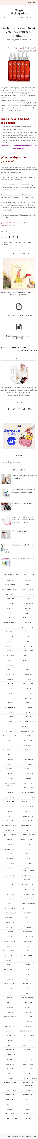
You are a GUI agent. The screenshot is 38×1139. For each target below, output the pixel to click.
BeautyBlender (28, 627)
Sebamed (27, 1026)
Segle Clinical (10, 1036)
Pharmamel (28, 984)
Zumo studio (32, 1136)
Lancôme (28, 880)
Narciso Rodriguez (10, 951)
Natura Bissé (10, 955)
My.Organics (28, 941)
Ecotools (28, 740)
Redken (10, 998)
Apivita (28, 594)
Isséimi (10, 821)
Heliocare (10, 802)
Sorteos (4, 244)
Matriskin (10, 922)
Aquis (28, 599)
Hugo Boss (10, 811)
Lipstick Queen (28, 889)
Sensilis (28, 1040)
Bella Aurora (10, 632)
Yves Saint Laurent (28, 1114)
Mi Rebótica (28, 932)
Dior (10, 722)
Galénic (10, 778)
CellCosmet (28, 684)
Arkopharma (28, 604)
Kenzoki (28, 844)
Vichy (28, 1104)
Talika (10, 1073)
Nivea (28, 965)
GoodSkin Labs (28, 792)
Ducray (28, 736)
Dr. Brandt (10, 726)
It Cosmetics (28, 821)
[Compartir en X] (13, 237)
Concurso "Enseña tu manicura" (23, 559)
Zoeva (10, 1123)
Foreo (10, 773)
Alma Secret (10, 585)
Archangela (10, 604)
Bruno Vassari (28, 660)
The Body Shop (10, 1083)
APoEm (28, 580)
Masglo (28, 918)
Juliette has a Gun (27, 835)
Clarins (28, 698)
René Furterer (28, 998)
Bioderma (10, 646)
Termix (10, 1078)
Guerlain (10, 797)
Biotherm (13, 242)
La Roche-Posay (28, 875)
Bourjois (28, 655)
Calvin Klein (10, 674)
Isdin (10, 816)
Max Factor (28, 922)
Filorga (10, 769)
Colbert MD (10, 707)
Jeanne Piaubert (28, 825)
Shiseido (27, 1050)
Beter (28, 637)
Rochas (10, 1012)
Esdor (10, 755)
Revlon (10, 1007)
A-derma (10, 580)
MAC (10, 903)
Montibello (28, 936)
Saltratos (28, 1021)
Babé (10, 618)
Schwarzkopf (10, 1026)
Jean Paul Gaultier (10, 825)
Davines (10, 717)
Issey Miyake (28, 816)
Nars (28, 951)
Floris (28, 769)
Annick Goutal (28, 589)
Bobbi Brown (28, 651)
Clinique (27, 703)
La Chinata (10, 875)
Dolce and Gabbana (28, 722)
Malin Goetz (10, 908)
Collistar (28, 707)
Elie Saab (28, 745)
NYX (27, 946)
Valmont (10, 1104)
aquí (4, 143)
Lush (10, 899)
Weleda (10, 1109)
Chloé (10, 698)
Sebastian (10, 1031)
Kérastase (10, 863)
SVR (10, 1021)
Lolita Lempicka (28, 894)
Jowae (28, 830)
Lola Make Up (10, 894)
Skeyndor (10, 1059)
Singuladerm (10, 1054)
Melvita (10, 932)
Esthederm (10, 759)
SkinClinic (10, 1064)
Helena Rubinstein (27, 797)
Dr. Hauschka (28, 726)
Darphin (28, 712)
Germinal (28, 783)
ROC (28, 993)
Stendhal (10, 1069)
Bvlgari (10, 665)
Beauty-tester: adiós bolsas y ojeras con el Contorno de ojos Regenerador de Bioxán (23, 519)
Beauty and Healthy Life (14, 1136)
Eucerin (10, 764)
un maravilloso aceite (16, 105)
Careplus (28, 674)
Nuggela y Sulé (10, 970)
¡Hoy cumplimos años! (20, 531)
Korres (10, 858)
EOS (10, 740)
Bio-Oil (28, 641)
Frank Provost (28, 773)
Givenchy (10, 792)
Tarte (28, 1073)
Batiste (28, 622)
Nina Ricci (28, 960)
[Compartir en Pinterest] (17, 237)
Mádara (10, 946)
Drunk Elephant (10, 736)
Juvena (10, 840)
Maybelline (10, 927)
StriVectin (28, 1069)
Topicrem (10, 1095)
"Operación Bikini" (7, 210)
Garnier (28, 778)
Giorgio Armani (28, 788)
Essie (28, 755)
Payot (28, 979)
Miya (10, 936)
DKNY (10, 712)
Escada (28, 750)
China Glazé (28, 693)
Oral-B (10, 979)
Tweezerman (28, 1095)
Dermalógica (28, 717)
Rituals (28, 1007)
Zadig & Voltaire (10, 1118)
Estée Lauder (28, 759)
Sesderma (10, 1050)
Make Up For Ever (28, 903)
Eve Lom (28, 764)
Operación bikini (24, 242)
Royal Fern (28, 1017)
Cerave (10, 689)
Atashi (10, 608)
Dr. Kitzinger (10, 731)
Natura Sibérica (28, 955)
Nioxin (10, 965)
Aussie (28, 608)
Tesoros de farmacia (28, 1078)
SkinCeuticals (28, 1059)
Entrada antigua (26, 350)
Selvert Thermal (28, 1036)
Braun (10, 660)
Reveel (10, 1003)
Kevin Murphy (10, 849)
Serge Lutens (28, 1045)
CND (28, 670)
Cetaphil (27, 689)
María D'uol (10, 918)
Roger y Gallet (10, 1017)
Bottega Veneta (10, 655)
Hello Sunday (28, 802)
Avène (10, 613)
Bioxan (10, 651)
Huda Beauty (28, 807)
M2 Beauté (28, 899)
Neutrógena (10, 960)
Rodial (28, 1012)
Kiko (10, 854)
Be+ (10, 627)
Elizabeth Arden (10, 750)
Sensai (10, 1040)
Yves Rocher (10, 1114)
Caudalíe (10, 684)
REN (10, 993)
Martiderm (28, 913)
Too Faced (28, 1090)
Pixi (27, 988)
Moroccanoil (10, 941)
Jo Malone (10, 830)
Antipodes (10, 594)
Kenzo (10, 844)
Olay (28, 974)
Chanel (10, 693)
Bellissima (28, 632)
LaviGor (10, 885)
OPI (10, 974)
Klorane (27, 854)
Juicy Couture (10, 835)
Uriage (28, 1100)
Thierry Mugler (10, 1090)
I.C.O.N (28, 811)
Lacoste (10, 880)
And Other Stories (10, 589)
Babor (28, 613)
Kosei (28, 858)
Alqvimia (27, 585)
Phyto (10, 988)
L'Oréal (10, 868)
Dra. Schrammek (28, 731)
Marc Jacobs (28, 908)
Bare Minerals (10, 622)
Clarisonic (10, 703)
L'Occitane (28, 863)
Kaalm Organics (28, 840)
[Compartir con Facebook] (9, 237)
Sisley (28, 1054)
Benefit (10, 637)
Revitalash (28, 1003)
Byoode (10, 670)
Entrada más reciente (14, 348)
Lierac (10, 889)
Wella (28, 1109)
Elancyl (10, 745)
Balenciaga (28, 618)
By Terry (27, 665)
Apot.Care (10, 599)
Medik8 (28, 927)
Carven (28, 679)
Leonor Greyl (28, 885)
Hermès (10, 807)
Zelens (28, 1118)
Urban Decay (10, 1100)
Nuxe (28, 970)
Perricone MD (10, 984)
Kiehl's (28, 849)
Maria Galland (10, 913)
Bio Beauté (10, 641)
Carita (10, 679)
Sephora (10, 1045)
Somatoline (28, 1064)
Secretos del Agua (28, 1031)
